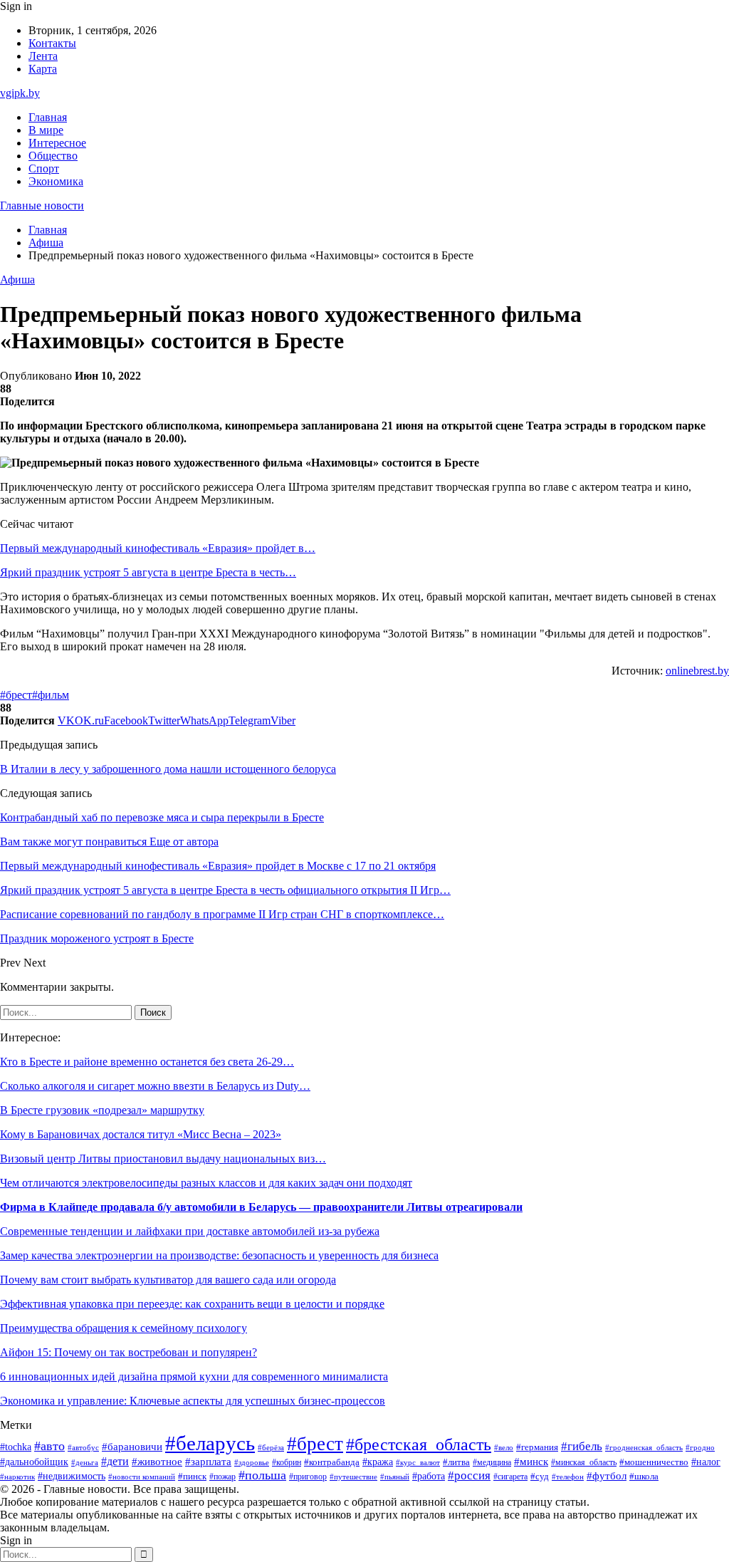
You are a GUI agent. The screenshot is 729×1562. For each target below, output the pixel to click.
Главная (47, 117)
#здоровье (251, 1462)
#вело (503, 1447)
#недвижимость (71, 1476)
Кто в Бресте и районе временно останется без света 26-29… (147, 1062)
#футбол (606, 1476)
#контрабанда (332, 1462)
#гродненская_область (644, 1448)
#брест (16, 695)
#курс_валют (418, 1462)
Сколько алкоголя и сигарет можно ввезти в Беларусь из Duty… (155, 1086)
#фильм (50, 695)
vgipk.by (20, 93)
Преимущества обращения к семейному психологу (123, 1328)
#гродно (700, 1447)
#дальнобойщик (34, 1462)
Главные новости (42, 205)
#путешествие (353, 1476)
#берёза (271, 1447)
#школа (644, 1477)
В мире (45, 130)
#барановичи (132, 1446)
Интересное (57, 143)
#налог (705, 1462)
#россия (469, 1475)
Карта (42, 69)
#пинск (192, 1476)
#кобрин (286, 1462)
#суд (539, 1476)
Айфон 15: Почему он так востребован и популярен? (128, 1352)
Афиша (17, 280)
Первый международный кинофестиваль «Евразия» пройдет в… (157, 548)
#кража (377, 1462)
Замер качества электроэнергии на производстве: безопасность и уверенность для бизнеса (219, 1255)
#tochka (15, 1446)
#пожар (222, 1477)
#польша (262, 1475)
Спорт (43, 168)
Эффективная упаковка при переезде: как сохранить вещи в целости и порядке (192, 1304)
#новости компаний (141, 1476)
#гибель (581, 1446)
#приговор (308, 1477)
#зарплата (208, 1461)
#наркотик (17, 1476)
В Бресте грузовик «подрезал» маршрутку (102, 1110)
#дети (115, 1461)
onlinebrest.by (697, 671)
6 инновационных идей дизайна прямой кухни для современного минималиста (194, 1376)
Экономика (55, 181)
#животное (157, 1461)
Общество (53, 156)
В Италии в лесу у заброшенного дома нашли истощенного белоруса (168, 769)
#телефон (568, 1476)
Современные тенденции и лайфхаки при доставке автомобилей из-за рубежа (189, 1231)
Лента (43, 56)
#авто (49, 1446)
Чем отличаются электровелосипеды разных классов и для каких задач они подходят (206, 1183)
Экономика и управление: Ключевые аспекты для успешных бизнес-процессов (192, 1401)
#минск (531, 1461)
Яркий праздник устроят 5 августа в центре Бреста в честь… (148, 572)
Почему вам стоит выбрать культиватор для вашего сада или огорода (168, 1280)
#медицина (492, 1462)
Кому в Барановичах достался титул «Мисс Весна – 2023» (140, 1134)
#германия (537, 1447)
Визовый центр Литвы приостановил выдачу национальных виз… (163, 1158)
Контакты (52, 43)
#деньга (84, 1462)
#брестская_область (418, 1444)
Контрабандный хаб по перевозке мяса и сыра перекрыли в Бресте (162, 817)
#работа (428, 1476)
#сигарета (510, 1477)
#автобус (83, 1448)
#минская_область (584, 1462)
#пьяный (394, 1476)
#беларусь (210, 1443)
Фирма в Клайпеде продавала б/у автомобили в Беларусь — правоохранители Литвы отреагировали (261, 1207)
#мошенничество (653, 1462)
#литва (456, 1462)
